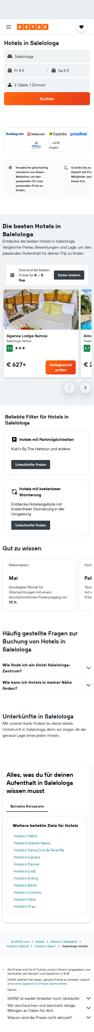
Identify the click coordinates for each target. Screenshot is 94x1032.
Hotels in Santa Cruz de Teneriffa (39, 850)
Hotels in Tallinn (26, 836)
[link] (30, 464)
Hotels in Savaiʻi (45, 946)
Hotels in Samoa (18, 946)
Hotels (39, 941)
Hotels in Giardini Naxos (32, 843)
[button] (8, 26)
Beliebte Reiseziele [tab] (27, 806)
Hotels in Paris (24, 899)
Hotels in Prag (24, 906)
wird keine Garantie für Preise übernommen (37, 983)
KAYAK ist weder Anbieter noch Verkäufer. (44, 998)
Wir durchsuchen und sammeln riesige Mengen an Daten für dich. (41, 1008)
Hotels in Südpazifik (63, 941)
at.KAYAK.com (20, 941)
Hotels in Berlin (25, 885)
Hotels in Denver (27, 864)
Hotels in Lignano (27, 857)
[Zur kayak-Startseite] (32, 27)
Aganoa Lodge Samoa (27, 335)
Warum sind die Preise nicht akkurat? (40, 1017)
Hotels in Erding (26, 878)
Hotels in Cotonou (28, 892)
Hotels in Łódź (25, 871)
